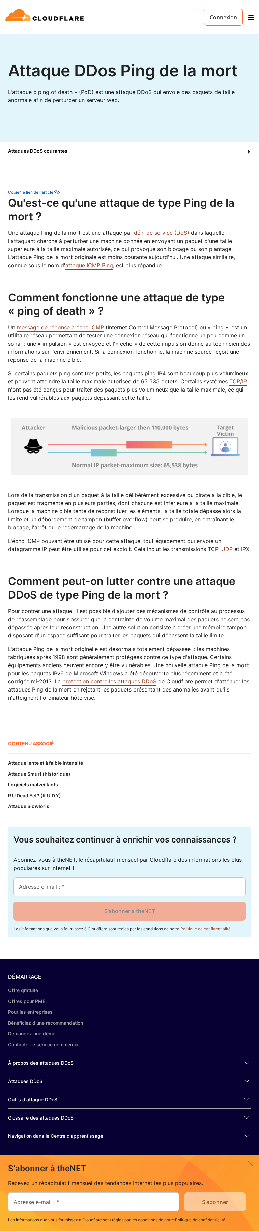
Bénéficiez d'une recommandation (45, 1023)
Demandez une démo (31, 1033)
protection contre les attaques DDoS (109, 681)
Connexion (223, 17)
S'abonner (215, 1202)
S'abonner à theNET (129, 911)
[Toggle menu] (251, 17)
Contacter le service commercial (43, 1044)
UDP (227, 549)
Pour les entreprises (30, 1012)
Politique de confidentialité (205, 928)
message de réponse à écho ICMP (60, 327)
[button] (129, 151)
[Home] (45, 17)
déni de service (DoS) (161, 232)
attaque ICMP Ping (89, 265)
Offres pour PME (26, 1001)
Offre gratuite (23, 990)
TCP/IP (238, 381)
